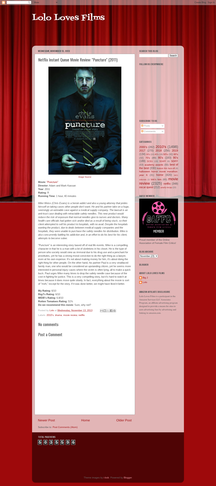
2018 (159, 150)
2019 (175, 150)
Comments (149, 131)
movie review (70, 315)
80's (160, 157)
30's (148, 154)
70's (147, 158)
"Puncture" (52, 182)
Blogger (128, 477)
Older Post (124, 420)
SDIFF (174, 161)
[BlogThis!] (104, 310)
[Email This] (101, 310)
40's (156, 154)
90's (175, 157)
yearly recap (166, 187)
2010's (50, 315)
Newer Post (46, 420)
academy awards (154, 165)
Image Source (84, 177)
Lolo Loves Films (68, 18)
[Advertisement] (96, 37)
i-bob (106, 477)
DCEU (150, 161)
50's (165, 154)
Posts (146, 126)
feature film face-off (166, 168)
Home (85, 420)
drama (58, 315)
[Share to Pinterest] (114, 310)
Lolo (145, 282)
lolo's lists (156, 179)
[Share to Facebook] (111, 310)
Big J (145, 277)
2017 (142, 150)
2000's (143, 146)
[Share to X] (108, 310)
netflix (81, 315)
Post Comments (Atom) (65, 427)
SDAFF (162, 161)
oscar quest (146, 187)
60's (176, 154)
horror (159, 174)
